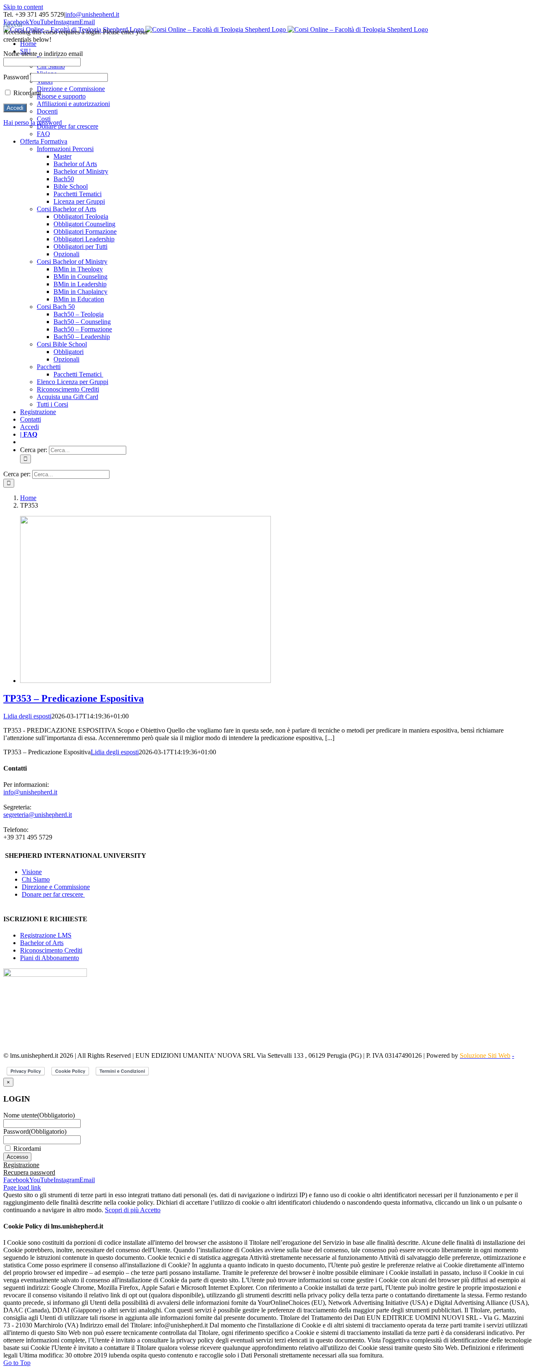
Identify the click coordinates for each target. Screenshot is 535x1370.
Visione (32, 871)
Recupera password (29, 1172)
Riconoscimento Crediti (51, 950)
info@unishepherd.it (92, 14)
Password (34, 1131)
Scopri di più (122, 1209)
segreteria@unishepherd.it (37, 814)
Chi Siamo (36, 879)
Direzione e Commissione (56, 886)
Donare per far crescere (53, 894)
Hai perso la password (32, 122)
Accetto (150, 1209)
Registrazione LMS (45, 935)
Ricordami (27, 1148)
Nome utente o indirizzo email (43, 53)
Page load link (22, 1187)
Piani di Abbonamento (49, 957)
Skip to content (23, 6)
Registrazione (21, 1164)
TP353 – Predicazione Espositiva (73, 698)
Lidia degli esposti (27, 716)
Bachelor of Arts (42, 942)
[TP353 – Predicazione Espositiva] (145, 680)
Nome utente (39, 1115)
